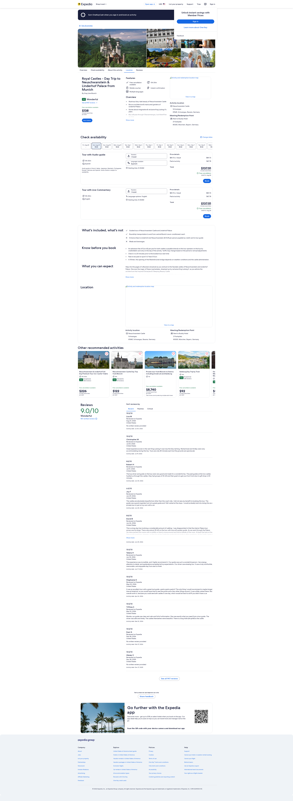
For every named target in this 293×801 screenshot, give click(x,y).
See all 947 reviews (88, 103)
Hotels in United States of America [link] (124, 755)
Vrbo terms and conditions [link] (157, 766)
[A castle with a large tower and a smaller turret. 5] (198, 58)
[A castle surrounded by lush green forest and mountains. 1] (112, 48)
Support (190, 4)
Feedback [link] (81, 780)
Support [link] (186, 751)
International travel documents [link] (193, 769)
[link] (195, 35)
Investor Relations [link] (83, 769)
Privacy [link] (151, 751)
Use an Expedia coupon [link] (191, 766)
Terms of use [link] (153, 758)
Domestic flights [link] (118, 766)
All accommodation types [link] (121, 773)
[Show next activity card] (215, 374)
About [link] (80, 751)
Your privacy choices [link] (155, 773)
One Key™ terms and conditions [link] (158, 762)
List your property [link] (83, 758)
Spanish (134, 164)
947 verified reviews (88, 419)
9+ (211, 64)
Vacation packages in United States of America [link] (127, 762)
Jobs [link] (79, 755)
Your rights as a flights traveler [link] (193, 773)
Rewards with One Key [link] (120, 777)
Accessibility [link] (152, 769)
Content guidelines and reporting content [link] (162, 777)
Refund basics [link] (188, 762)
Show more (130, 120)
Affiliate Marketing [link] (83, 777)
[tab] (86, 146)
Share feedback (146, 696)
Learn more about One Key (195, 27)
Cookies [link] (151, 755)
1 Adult (134, 157)
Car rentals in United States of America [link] (125, 769)
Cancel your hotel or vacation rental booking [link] (198, 755)
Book (207, 181)
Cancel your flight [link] (189, 758)
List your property (176, 4)
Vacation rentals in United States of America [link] (126, 758)
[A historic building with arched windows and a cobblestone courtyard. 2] (164, 38)
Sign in (212, 4)
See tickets (87, 120)
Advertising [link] (81, 773)
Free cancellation (204, 173)
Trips (199, 4)
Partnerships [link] (81, 762)
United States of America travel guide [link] (125, 751)
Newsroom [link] (81, 766)
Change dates (206, 137)
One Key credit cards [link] (119, 780)
